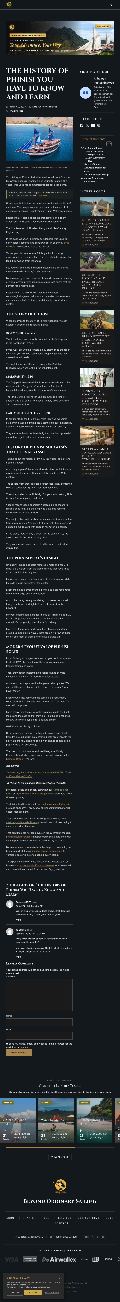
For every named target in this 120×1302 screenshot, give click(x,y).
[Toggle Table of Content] (107, 143)
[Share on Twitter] (87, 125)
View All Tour (60, 1157)
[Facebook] (103, 1237)
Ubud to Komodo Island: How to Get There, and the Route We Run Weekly (96, 340)
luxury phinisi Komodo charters (36, 865)
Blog (110, 1218)
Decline (15, 1292)
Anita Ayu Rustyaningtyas (44, 106)
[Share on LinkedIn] (93, 125)
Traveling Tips (16, 111)
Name (9, 1015)
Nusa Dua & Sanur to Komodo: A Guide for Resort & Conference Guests (96, 454)
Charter (29, 1218)
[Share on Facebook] (81, 125)
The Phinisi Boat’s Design (96, 174)
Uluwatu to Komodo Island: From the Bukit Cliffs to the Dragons (94, 282)
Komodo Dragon (15, 758)
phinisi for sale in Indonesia (44, 851)
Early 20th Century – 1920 (97, 159)
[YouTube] (86, 1237)
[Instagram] (92, 1237)
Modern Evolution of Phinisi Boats (94, 180)
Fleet (46, 1218)
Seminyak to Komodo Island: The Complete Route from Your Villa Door (95, 398)
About (11, 1218)
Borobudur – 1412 (95, 151)
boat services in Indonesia (55, 804)
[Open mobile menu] (111, 5)
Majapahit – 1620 (95, 154)
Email (8, 1029)
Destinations (88, 1218)
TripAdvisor (42, 195)
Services (64, 1218)
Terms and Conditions (65, 1291)
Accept (33, 1292)
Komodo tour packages (35, 793)
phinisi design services (19, 836)
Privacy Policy (52, 1293)
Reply (18, 919)
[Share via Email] (99, 125)
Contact (62, 1223)
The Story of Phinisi (93, 148)
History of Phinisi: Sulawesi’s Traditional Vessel (95, 167)
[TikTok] (97, 1237)
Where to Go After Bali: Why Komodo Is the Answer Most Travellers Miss (97, 225)
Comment (10, 976)
